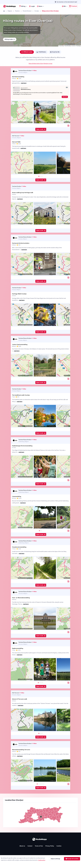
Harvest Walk (16, 142)
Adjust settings (55, 859)
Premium (74, 6)
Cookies (58, 846)
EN (65, 6)
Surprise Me (55, 52)
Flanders (17, 11)
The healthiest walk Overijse (21, 395)
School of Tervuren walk (19, 699)
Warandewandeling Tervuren (21, 750)
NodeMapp (79, 45)
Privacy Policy (49, 846)
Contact (30, 846)
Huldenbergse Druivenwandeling (22, 446)
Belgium (10, 11)
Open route (39, 129)
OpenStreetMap (68, 45)
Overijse (36, 11)
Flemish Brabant (27, 11)
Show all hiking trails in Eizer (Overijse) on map (40, 63)
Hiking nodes (9, 39)
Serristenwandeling (18, 77)
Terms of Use (39, 846)
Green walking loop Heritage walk (22, 192)
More (40, 6)
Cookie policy (41, 860)
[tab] (38, 176)
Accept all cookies (72, 859)
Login (33, 6)
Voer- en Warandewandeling (21, 598)
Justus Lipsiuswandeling (19, 344)
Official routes (27, 52)
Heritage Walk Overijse (19, 294)
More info (65, 96)
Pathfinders (42, 52)
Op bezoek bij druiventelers (20, 243)
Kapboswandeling (17, 648)
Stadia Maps (61, 45)
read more (23, 83)
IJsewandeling (16, 496)
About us (22, 846)
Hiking (23, 6)
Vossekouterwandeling (19, 547)
